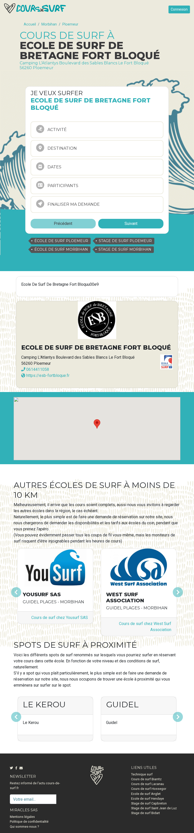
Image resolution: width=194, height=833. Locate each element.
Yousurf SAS (42, 594)
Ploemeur (70, 24)
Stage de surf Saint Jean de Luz (154, 808)
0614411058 (37, 369)
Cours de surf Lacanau (147, 784)
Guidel (122, 704)
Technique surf (142, 774)
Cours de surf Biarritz (146, 779)
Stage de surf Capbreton (149, 803)
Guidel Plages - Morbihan (53, 602)
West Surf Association (125, 597)
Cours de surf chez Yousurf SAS (59, 617)
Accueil (30, 24)
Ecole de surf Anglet (146, 794)
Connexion (179, 9)
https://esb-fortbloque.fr (47, 375)
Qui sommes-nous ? (24, 826)
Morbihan (49, 24)
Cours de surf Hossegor (148, 789)
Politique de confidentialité (29, 821)
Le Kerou (44, 704)
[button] (26, 592)
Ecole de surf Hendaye (147, 798)
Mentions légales (22, 817)
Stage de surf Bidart (145, 813)
